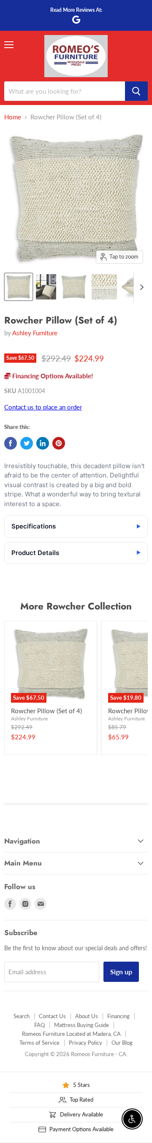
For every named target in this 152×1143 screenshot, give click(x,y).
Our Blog (122, 1042)
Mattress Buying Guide (81, 1025)
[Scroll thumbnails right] (140, 287)
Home (12, 117)
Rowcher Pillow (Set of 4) (46, 710)
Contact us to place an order (43, 407)
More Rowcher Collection (76, 606)
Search (22, 1016)
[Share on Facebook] (10, 443)
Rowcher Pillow (130, 710)
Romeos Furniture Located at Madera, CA (71, 1033)
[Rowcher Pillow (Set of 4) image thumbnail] (19, 286)
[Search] (136, 91)
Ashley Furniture (34, 333)
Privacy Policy (85, 1042)
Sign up (121, 972)
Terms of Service (39, 1042)
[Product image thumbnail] (46, 286)
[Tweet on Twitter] (26, 443)
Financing (118, 1016)
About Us (86, 1016)
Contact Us (52, 1016)
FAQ (39, 1025)
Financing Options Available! (52, 376)
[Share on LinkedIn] (42, 443)
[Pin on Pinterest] (58, 443)
